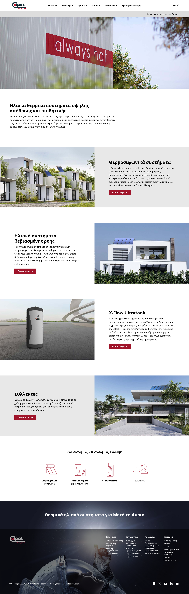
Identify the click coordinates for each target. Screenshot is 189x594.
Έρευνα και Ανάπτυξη (168, 553)
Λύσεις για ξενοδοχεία (131, 542)
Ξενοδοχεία (132, 537)
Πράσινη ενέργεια (133, 551)
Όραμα (166, 546)
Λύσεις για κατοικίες (114, 541)
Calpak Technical (133, 553)
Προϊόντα (150, 537)
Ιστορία (167, 543)
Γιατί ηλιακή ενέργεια (110, 544)
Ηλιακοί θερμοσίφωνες (151, 542)
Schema (77, 584)
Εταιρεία (168, 537)
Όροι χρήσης (55, 584)
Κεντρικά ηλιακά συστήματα (152, 547)
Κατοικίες (110, 537)
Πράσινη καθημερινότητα (112, 549)
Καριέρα (167, 557)
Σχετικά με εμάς (170, 541)
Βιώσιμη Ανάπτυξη (171, 549)
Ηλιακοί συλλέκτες (152, 553)
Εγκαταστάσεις (170, 560)
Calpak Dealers (111, 553)
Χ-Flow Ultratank (151, 551)
